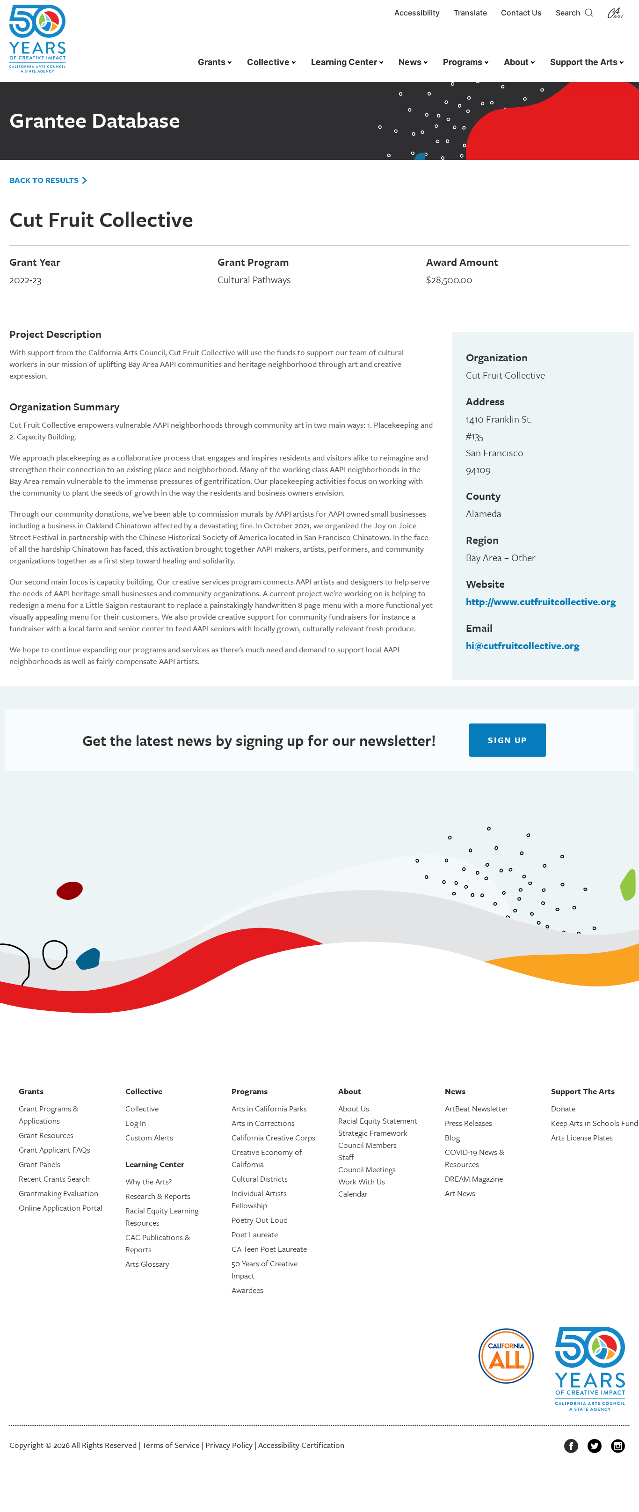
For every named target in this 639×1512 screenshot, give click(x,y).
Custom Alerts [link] (149, 1137)
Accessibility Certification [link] (301, 1445)
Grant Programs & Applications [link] (48, 1114)
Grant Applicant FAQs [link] (54, 1149)
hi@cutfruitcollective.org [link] (523, 645)
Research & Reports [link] (157, 1196)
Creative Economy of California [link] (267, 1158)
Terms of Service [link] (171, 1445)
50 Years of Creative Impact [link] (265, 1269)
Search (570, 12)
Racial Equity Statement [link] (377, 1120)
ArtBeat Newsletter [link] (476, 1108)
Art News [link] (460, 1193)
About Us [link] (353, 1108)
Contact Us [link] (521, 12)
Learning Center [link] (344, 62)
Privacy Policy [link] (229, 1445)
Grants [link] (211, 62)
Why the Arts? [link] (148, 1181)
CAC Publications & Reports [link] (157, 1243)
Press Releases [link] (468, 1123)
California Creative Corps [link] (273, 1137)
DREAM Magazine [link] (474, 1178)
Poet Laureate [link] (255, 1234)
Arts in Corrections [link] (263, 1123)
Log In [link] (135, 1123)
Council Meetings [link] (367, 1169)
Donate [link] (563, 1108)
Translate (470, 12)
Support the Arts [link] (583, 62)
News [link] (410, 62)
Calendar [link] (353, 1193)
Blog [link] (452, 1137)
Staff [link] (346, 1157)
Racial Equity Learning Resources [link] (161, 1216)
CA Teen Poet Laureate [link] (269, 1249)
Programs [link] (462, 62)
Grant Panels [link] (39, 1164)
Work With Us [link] (361, 1181)
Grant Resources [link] (46, 1135)
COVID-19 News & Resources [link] (474, 1158)
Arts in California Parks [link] (269, 1108)
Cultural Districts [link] (260, 1178)
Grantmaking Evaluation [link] (58, 1193)
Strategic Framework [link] (372, 1133)
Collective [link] (268, 62)
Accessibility (417, 12)
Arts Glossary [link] (147, 1264)
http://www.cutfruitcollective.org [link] (541, 601)
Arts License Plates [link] (582, 1137)
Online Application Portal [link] (60, 1207)
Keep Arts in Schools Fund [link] (594, 1123)
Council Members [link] (367, 1145)
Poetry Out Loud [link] (260, 1220)
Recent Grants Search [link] (54, 1178)
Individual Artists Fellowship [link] (259, 1199)
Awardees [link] (247, 1290)
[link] (37, 43)
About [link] (516, 62)
